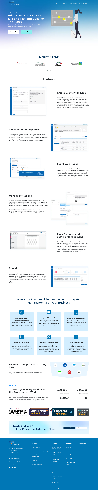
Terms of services (70, 455)
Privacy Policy (69, 458)
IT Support (34, 460)
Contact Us (73, 3)
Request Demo (69, 428)
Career (67, 451)
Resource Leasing (36, 447)
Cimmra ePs (55, 469)
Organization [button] (83, 3)
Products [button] (64, 3)
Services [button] (55, 3)
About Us (68, 447)
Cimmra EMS (55, 482)
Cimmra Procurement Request (55, 459)
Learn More (26, 32)
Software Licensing (37, 464)
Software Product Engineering (40, 451)
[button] (47, 70)
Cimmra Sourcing (56, 465)
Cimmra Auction (56, 473)
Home (10, 12)
